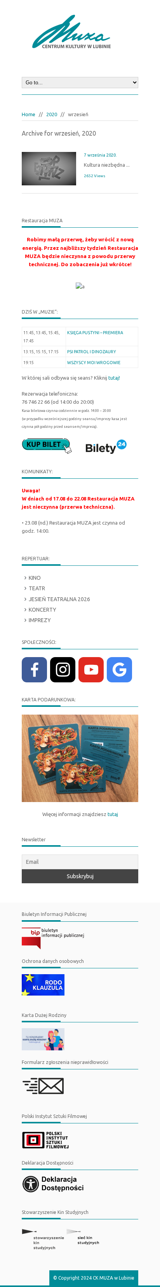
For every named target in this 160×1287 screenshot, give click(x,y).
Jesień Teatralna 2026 (59, 599)
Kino (35, 578)
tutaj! (114, 377)
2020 (51, 114)
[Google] (119, 669)
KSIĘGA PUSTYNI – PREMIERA (95, 332)
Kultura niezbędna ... (107, 164)
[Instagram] (62, 669)
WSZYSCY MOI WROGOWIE (93, 362)
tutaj (113, 814)
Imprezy (40, 620)
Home (28, 114)
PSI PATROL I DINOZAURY (91, 351)
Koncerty (42, 610)
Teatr (37, 588)
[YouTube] (91, 669)
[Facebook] (34, 669)
